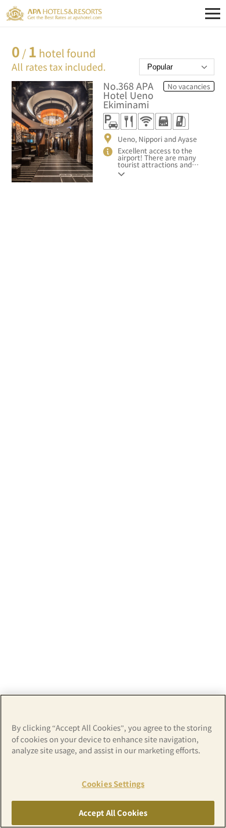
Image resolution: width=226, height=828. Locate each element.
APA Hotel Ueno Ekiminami (128, 95)
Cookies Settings (113, 783)
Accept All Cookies (113, 812)
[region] (113, 761)
